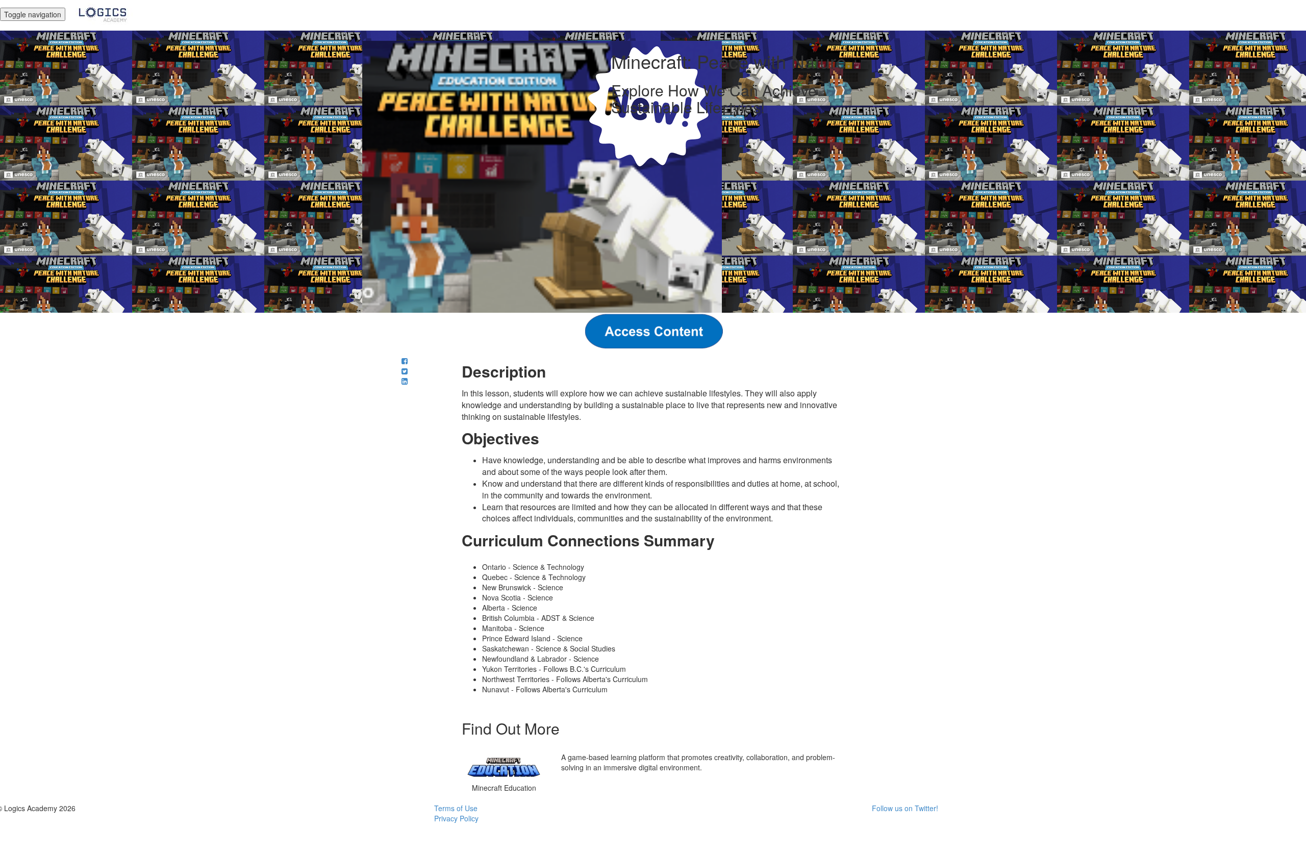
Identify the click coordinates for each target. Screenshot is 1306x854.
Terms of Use (456, 808)
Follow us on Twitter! (905, 808)
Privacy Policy (456, 818)
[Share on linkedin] (404, 381)
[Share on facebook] (404, 361)
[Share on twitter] (404, 371)
